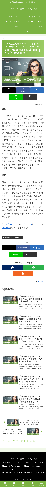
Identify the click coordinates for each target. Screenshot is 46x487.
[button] (30, 97)
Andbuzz (6, 228)
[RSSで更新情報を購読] (23, 273)
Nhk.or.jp (28, 224)
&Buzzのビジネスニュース (12, 473)
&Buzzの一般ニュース (23, 479)
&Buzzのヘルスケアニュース (34, 474)
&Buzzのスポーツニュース (13, 237)
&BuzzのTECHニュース (12, 462)
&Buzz (9, 224)
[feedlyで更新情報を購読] (33, 267)
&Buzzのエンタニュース (34, 462)
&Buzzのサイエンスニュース (12, 467)
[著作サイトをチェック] (12, 267)
